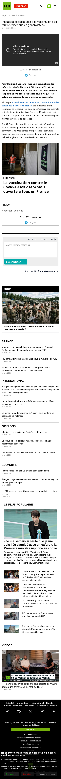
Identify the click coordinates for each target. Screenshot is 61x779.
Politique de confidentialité (30, 741)
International (13, 380)
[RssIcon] (53, 711)
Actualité (10, 703)
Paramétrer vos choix (30, 744)
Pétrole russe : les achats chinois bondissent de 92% (26, 471)
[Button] (49, 6)
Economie (9, 464)
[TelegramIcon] (42, 711)
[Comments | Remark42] (30, 256)
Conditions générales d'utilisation (30, 738)
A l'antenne (42, 705)
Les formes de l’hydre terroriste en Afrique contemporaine (28, 452)
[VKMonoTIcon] (7, 711)
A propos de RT (30, 734)
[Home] (7, 6)
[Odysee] (19, 711)
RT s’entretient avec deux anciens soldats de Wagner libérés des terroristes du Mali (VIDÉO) (30, 685)
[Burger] (54, 6)
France (6, 204)
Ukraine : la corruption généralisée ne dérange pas (25, 432)
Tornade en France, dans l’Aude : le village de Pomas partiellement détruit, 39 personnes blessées (39, 629)
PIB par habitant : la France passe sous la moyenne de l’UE (29, 359)
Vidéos (7, 645)
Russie (49, 703)
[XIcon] (30, 711)
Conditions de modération (30, 747)
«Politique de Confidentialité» (24, 768)
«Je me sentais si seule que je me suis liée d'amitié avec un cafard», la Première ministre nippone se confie (30, 544)
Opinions (9, 426)
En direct (21, 6)
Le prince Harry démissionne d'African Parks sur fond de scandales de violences (39, 603)
